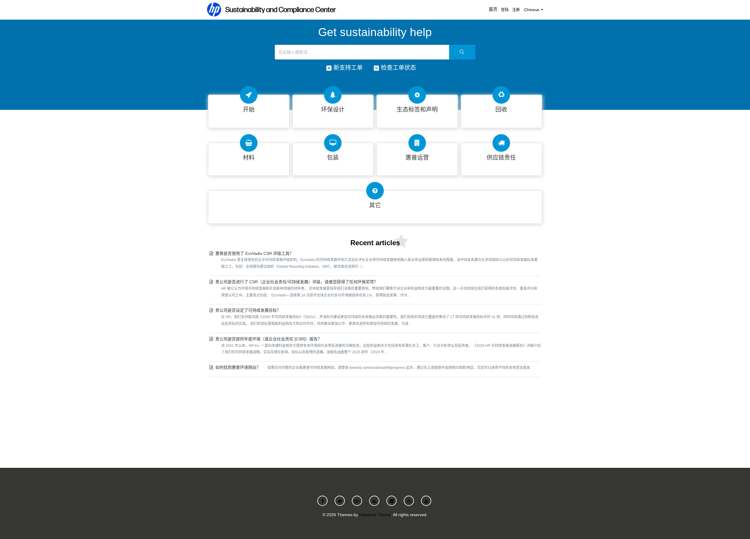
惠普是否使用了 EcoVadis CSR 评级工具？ (376, 260)
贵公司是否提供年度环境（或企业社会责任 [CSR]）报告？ (378, 345)
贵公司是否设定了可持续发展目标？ (376, 317)
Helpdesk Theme (375, 514)
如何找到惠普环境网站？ (373, 367)
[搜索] (462, 52)
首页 (493, 9)
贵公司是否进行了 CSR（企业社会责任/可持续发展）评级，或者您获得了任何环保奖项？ (376, 288)
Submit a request (375, 421)
